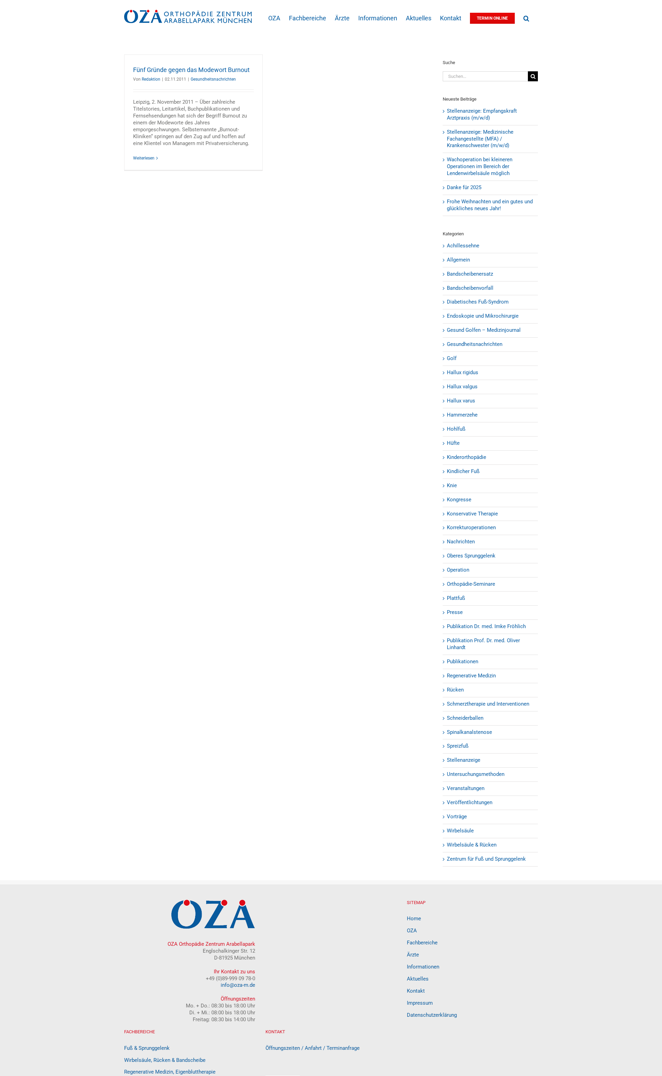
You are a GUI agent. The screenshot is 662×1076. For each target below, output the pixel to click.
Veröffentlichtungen (469, 802)
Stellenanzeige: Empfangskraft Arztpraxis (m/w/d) (482, 114)
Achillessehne (463, 246)
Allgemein (458, 260)
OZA (412, 931)
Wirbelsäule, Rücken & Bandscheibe (164, 1060)
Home (414, 918)
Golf (452, 358)
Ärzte (413, 955)
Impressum (420, 1003)
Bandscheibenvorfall (470, 288)
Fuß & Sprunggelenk (147, 1048)
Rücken (455, 690)
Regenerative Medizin (471, 676)
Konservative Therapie (472, 514)
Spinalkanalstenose (469, 732)
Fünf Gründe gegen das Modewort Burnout (191, 69)
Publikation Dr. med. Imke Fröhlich (486, 626)
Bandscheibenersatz (470, 274)
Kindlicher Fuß (463, 471)
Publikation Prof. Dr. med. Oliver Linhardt (483, 643)
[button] (526, 17)
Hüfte (453, 443)
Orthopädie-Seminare (471, 584)
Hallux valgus (462, 386)
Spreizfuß (458, 746)
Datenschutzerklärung (432, 1015)
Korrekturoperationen (471, 527)
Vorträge (457, 816)
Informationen (423, 967)
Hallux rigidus (462, 372)
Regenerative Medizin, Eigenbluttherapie (169, 1072)
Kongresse (459, 499)
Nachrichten (461, 542)
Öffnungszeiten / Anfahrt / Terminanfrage (312, 1048)
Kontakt (416, 991)
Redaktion (151, 79)
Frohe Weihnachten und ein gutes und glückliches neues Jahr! (490, 205)
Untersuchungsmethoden (475, 774)
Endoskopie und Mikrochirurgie (483, 316)
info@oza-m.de (238, 985)
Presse (455, 612)
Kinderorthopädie (466, 457)
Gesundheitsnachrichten (213, 79)
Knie (452, 485)
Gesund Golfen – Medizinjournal (484, 330)
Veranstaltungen (465, 788)
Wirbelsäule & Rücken (471, 845)
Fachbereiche (422, 943)
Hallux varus (461, 401)
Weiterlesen (143, 158)
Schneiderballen (465, 718)
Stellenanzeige (463, 760)
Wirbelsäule (460, 831)
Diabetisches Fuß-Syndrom (478, 302)
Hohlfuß (456, 429)
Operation (458, 570)
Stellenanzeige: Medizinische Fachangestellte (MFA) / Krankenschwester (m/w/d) (480, 139)
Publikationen (462, 661)
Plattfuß (456, 598)
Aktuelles (418, 979)
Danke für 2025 (464, 187)
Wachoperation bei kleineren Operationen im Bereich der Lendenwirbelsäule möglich (479, 166)
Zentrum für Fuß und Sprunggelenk (486, 859)
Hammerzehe (462, 415)
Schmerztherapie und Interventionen (488, 704)
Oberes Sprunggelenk (471, 556)
